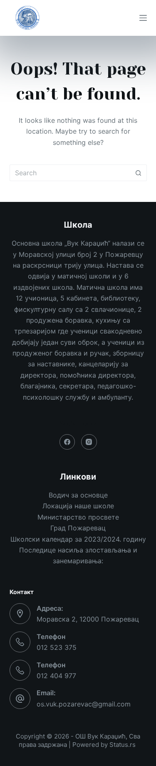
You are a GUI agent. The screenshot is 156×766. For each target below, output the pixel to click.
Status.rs (122, 745)
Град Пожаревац (78, 528)
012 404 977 (56, 675)
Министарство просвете (78, 517)
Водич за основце (78, 495)
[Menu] (143, 18)
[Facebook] (67, 442)
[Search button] (138, 172)
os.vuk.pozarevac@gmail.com (84, 704)
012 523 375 (57, 647)
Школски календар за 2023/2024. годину (78, 539)
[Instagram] (89, 442)
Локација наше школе (78, 506)
